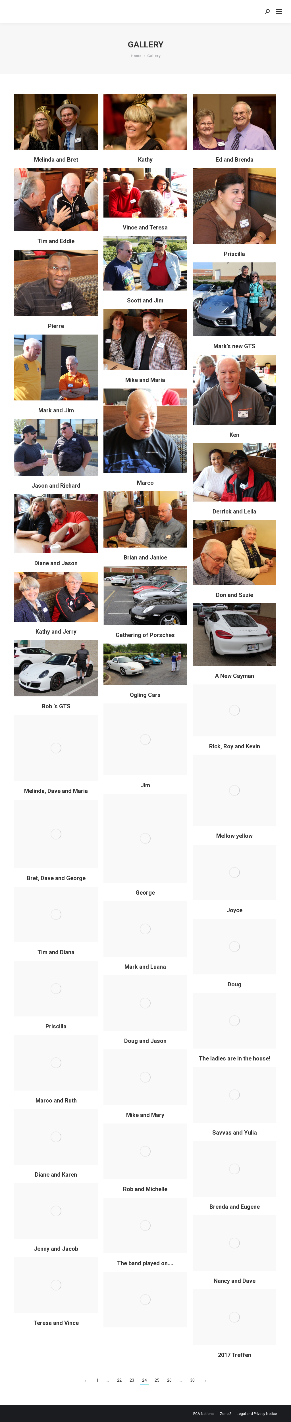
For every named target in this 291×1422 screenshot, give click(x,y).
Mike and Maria (145, 380)
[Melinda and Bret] (56, 122)
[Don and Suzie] (234, 552)
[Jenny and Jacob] (56, 1211)
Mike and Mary (145, 1115)
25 (157, 1380)
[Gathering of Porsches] (145, 595)
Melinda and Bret (56, 159)
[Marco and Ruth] (56, 1063)
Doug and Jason (145, 1040)
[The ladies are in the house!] (234, 1021)
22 (119, 1380)
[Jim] (145, 739)
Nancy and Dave (234, 1280)
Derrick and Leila (234, 511)
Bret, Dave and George (56, 878)
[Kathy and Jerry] (56, 597)
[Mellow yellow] (234, 790)
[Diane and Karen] (56, 1137)
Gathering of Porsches (145, 635)
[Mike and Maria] (145, 339)
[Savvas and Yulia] (234, 1095)
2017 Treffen (234, 1355)
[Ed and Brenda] (234, 122)
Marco (145, 482)
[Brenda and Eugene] (234, 1169)
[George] (145, 838)
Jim (145, 785)
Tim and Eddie (56, 241)
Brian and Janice (145, 557)
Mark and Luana (145, 966)
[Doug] (234, 946)
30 (192, 1380)
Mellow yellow (234, 835)
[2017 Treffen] (234, 1317)
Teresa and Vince (56, 1322)
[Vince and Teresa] (145, 193)
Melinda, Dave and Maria (56, 791)
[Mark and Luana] (145, 929)
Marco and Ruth (56, 1100)
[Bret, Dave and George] (56, 834)
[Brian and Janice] (145, 519)
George (145, 892)
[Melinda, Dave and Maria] (56, 748)
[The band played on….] (145, 1225)
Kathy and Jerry (56, 631)
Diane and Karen (56, 1174)
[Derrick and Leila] (234, 472)
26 (169, 1380)
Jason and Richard (56, 485)
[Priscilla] (234, 206)
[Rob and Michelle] (145, 1151)
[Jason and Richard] (56, 447)
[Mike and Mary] (145, 1077)
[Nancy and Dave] (234, 1243)
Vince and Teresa (145, 227)
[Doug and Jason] (145, 1003)
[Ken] (234, 390)
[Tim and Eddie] (56, 199)
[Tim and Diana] (56, 914)
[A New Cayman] (234, 634)
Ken (234, 434)
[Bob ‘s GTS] (56, 668)
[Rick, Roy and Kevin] (234, 710)
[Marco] (145, 431)
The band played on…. (145, 1263)
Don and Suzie (234, 595)
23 (132, 1380)
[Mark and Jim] (56, 367)
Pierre (56, 326)
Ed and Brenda (234, 159)
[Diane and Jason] (56, 523)
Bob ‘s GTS (56, 706)
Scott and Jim (145, 300)
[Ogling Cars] (145, 664)
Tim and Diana (56, 952)
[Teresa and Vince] (56, 1285)
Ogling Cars (145, 695)
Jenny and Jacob (56, 1248)
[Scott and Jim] (145, 263)
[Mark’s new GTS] (234, 299)
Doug (234, 984)
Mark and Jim (56, 410)
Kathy (145, 159)
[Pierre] (56, 283)
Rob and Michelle (145, 1189)
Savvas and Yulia (234, 1132)
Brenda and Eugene (234, 1206)
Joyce (234, 910)
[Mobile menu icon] (279, 11)
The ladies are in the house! (234, 1058)
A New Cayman (234, 676)
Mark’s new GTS (234, 346)
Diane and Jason (56, 563)
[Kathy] (145, 122)
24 (144, 1380)
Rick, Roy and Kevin (234, 746)
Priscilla (234, 253)
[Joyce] (234, 872)
